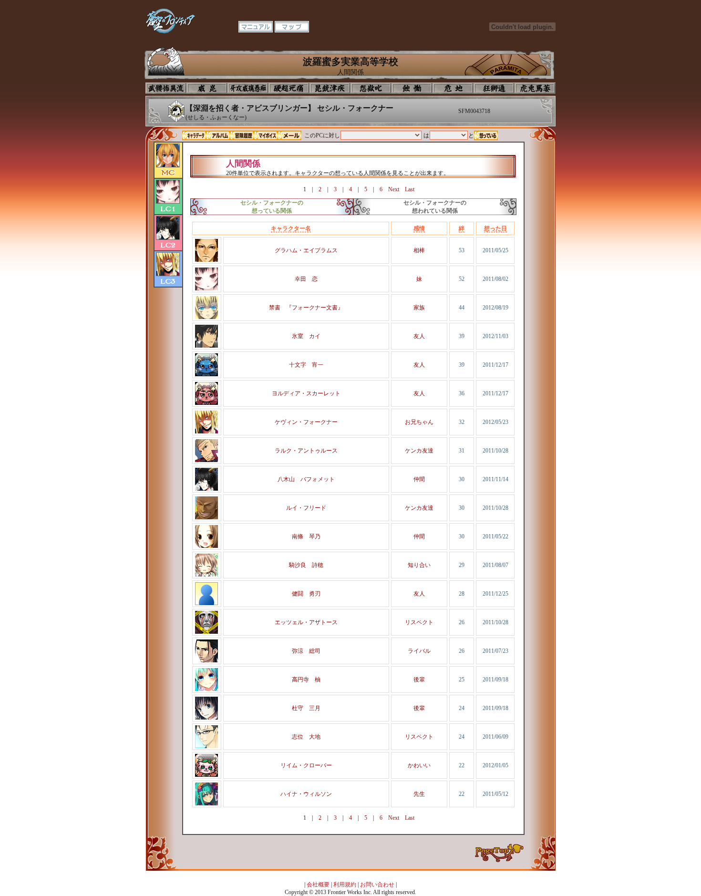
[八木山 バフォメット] (206, 488)
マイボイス (266, 135)
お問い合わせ (377, 884)
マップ (292, 26)
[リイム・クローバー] (206, 775)
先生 (419, 794)
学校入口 (247, 88)
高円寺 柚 (306, 679)
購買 (535, 88)
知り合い (419, 565)
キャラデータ (194, 135)
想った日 (495, 228)
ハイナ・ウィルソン (306, 794)
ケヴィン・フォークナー (306, 422)
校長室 (288, 88)
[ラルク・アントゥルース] (206, 460)
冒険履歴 (242, 135)
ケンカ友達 (419, 450)
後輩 (419, 679)
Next (393, 189)
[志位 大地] (206, 746)
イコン (206, 88)
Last (409, 189)
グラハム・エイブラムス (306, 250)
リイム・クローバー (306, 765)
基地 (453, 88)
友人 (419, 336)
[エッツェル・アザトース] (206, 631)
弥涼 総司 (306, 651)
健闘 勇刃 (306, 593)
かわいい (419, 765)
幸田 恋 (306, 279)
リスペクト (419, 622)
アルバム (218, 135)
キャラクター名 (291, 228)
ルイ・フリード (306, 508)
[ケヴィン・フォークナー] (206, 431)
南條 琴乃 (306, 536)
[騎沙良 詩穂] (206, 574)
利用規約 (344, 884)
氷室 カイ (306, 336)
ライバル (419, 651)
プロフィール (165, 88)
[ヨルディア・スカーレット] (206, 403)
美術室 (329, 88)
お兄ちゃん (419, 422)
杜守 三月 (306, 708)
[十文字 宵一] (206, 374)
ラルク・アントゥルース (306, 450)
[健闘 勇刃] (206, 603)
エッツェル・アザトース (306, 622)
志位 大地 (306, 736)
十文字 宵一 (306, 364)
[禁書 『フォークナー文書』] (206, 317)
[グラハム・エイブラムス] (206, 260)
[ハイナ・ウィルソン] (206, 803)
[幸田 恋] (206, 288)
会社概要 (318, 884)
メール (289, 135)
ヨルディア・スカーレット (306, 393)
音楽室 (371, 88)
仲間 (419, 479)
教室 (494, 88)
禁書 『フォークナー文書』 (306, 307)
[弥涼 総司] (206, 660)
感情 (419, 228)
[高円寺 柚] (206, 689)
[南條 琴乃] (206, 546)
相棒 (419, 250)
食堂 (412, 88)
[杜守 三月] (206, 717)
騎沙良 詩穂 (306, 565)
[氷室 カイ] (206, 345)
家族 (419, 307)
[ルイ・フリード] (206, 517)
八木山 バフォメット (306, 479)
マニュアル (255, 26)
